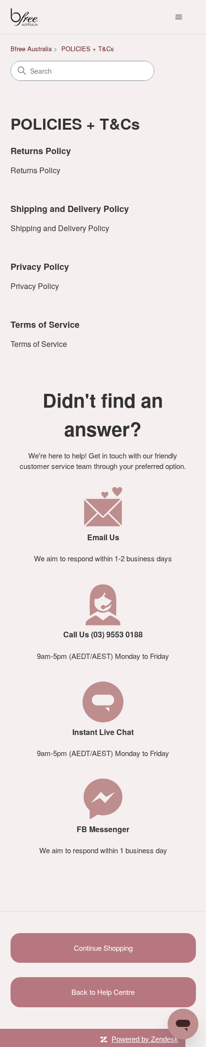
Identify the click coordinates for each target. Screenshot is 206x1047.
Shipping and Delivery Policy (70, 208)
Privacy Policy (40, 266)
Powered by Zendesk (145, 1039)
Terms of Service (45, 324)
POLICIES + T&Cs (87, 48)
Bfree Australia (31, 48)
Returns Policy (41, 151)
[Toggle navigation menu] (179, 17)
